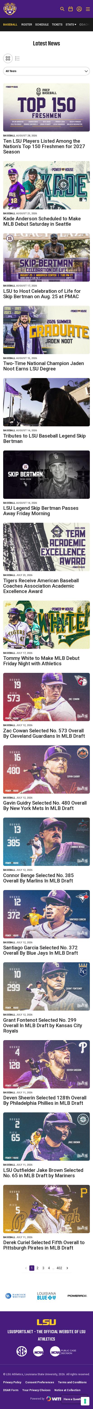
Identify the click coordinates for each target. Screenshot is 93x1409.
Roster (26, 24)
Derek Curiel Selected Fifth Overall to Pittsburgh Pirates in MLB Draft (44, 1245)
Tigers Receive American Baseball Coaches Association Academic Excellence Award (41, 586)
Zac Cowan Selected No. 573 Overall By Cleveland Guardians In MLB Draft (44, 733)
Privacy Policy (12, 1382)
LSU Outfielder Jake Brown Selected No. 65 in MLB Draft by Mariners (43, 1172)
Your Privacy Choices (36, 1390)
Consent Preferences (39, 1382)
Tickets (57, 24)
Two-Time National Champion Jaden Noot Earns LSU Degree (43, 366)
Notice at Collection (67, 1390)
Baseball (9, 135)
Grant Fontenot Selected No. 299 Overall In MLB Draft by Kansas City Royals (42, 1025)
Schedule (42, 24)
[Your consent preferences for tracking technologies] (85, 1401)
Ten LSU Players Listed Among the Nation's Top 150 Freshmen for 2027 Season (44, 146)
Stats (70, 24)
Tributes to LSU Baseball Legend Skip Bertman (44, 438)
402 (59, 1268)
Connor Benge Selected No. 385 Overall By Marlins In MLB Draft (38, 878)
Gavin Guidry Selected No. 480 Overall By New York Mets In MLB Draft (45, 805)
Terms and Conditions (72, 1382)
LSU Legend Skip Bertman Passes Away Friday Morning (41, 510)
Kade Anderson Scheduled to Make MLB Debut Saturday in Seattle (42, 221)
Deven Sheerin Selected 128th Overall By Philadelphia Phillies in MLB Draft (44, 1100)
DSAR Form (10, 1390)
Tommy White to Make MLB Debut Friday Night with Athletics (41, 660)
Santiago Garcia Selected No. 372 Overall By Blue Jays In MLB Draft (40, 950)
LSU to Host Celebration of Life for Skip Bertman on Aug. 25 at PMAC (42, 293)
